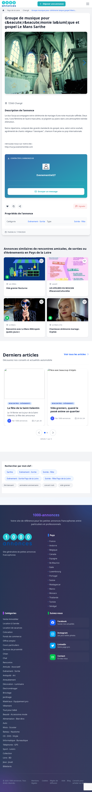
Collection (7, 753)
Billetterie (7, 766)
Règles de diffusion (54, 781)
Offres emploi (9, 640)
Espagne (53, 558)
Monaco (53, 593)
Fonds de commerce (12, 636)
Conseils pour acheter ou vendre (80, 781)
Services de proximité (12, 649)
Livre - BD (7, 757)
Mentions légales (35, 781)
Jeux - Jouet (8, 762)
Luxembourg (55, 571)
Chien (5, 653)
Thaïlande (53, 597)
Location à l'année (11, 623)
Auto (5, 723)
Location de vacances (12, 627)
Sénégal (53, 606)
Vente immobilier (10, 619)
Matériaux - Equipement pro (15, 701)
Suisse (52, 580)
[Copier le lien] (13, 206)
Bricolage (7, 692)
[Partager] (20, 206)
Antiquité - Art (9, 675)
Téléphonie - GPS (10, 744)
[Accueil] (3, 10)
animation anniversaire (29, 485)
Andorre (53, 545)
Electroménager (10, 688)
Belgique (53, 550)
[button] (84, 62)
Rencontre (7, 662)
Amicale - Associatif (11, 666)
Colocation (8, 632)
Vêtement (7, 705)
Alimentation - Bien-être (13, 718)
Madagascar (55, 584)
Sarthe (10, 472)
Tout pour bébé (10, 710)
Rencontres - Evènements (19, 403)
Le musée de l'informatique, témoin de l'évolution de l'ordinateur (24, 411)
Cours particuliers (11, 645)
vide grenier (65, 485)
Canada (52, 554)
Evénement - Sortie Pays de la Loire (22, 478)
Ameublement (9, 679)
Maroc (52, 589)
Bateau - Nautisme (11, 731)
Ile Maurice (54, 563)
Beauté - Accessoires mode (15, 714)
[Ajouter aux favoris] (7, 206)
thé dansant (9, 485)
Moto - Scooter (9, 727)
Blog (69, 780)
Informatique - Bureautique (15, 740)
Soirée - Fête (48, 472)
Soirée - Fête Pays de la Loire (58, 478)
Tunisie (52, 601)
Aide (63, 780)
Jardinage (7, 697)
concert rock (49, 485)
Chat (5, 658)
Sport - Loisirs (9, 749)
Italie (51, 567)
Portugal (53, 576)
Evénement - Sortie (27, 472)
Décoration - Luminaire (13, 684)
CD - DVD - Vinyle (10, 736)
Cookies (45, 780)
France (52, 541)
